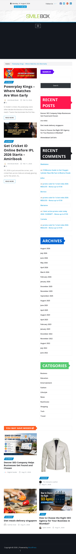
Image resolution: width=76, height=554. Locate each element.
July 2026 (43, 253)
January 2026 (45, 282)
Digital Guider (12, 472)
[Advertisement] (39, 42)
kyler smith (47, 528)
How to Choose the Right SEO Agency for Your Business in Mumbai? (55, 520)
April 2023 (44, 320)
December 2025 (46, 286)
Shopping (44, 407)
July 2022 (43, 348)
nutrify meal (11, 525)
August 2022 (45, 343)
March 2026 (44, 272)
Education (44, 378)
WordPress (32, 547)
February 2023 (45, 324)
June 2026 (44, 258)
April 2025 (44, 310)
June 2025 (44, 305)
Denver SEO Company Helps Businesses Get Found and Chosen (19, 465)
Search (46, 71)
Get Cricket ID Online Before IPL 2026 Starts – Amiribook (19, 152)
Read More (9, 118)
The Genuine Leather (50, 482)
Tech (42, 411)
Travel (42, 416)
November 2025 (46, 291)
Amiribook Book (13, 100)
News (42, 397)
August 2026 (45, 248)
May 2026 (44, 263)
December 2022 (46, 334)
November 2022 (46, 339)
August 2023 (45, 315)
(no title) (43, 121)
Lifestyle (43, 392)
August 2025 (45, 301)
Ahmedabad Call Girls (48, 137)
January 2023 (45, 329)
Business (43, 373)
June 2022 (44, 353)
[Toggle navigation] (38, 26)
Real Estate (44, 402)
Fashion (43, 388)
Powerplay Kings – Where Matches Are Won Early (29, 64)
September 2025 (46, 296)
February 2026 (45, 277)
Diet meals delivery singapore (51, 125)
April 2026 (44, 267)
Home (7, 64)
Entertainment (46, 383)
